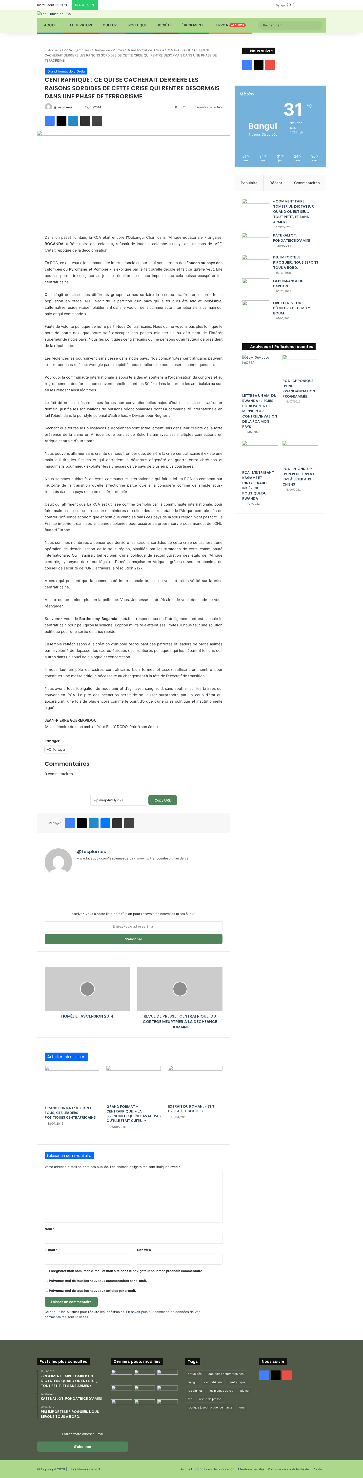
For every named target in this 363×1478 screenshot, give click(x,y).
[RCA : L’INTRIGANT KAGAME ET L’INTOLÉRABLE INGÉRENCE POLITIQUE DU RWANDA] (260, 454)
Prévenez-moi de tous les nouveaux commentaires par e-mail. (98, 1281)
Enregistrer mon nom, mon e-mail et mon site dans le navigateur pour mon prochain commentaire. (126, 1271)
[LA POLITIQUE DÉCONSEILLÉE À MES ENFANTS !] (121, 1377)
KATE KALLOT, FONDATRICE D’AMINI (291, 238)
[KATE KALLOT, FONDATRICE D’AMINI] (255, 242)
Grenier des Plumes (109, 50)
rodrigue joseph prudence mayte (210, 1407)
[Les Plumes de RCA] (54, 14)
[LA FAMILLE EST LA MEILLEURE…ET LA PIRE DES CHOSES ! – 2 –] (121, 1405)
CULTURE (111, 25)
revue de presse (210, 1399)
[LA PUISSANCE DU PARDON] (255, 287)
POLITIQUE (137, 25)
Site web (144, 1250)
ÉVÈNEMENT (192, 25)
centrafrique (237, 1382)
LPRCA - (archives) (76, 50)
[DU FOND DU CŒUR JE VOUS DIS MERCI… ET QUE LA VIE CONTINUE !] (121, 1391)
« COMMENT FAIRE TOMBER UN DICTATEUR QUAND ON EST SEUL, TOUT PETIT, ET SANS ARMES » (293, 211)
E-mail (51, 1250)
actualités (195, 1374)
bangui (192, 1382)
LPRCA (230, 25)
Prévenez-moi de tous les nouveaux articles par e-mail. (92, 1291)
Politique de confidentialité (288, 1469)
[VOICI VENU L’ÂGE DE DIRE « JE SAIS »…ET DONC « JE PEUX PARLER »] (167, 1376)
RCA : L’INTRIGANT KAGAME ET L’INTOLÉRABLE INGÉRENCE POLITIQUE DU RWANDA (258, 485)
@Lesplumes (63, 107)
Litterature (81, 25)
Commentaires (307, 183)
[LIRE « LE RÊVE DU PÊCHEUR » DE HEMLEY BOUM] (255, 309)
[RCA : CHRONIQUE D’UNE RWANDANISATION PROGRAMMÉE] (300, 365)
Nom (50, 1229)
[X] (92, 866)
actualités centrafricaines (225, 1374)
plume (244, 1390)
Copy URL (163, 800)
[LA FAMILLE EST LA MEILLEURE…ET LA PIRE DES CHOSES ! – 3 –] (144, 1405)
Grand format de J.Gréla (145, 50)
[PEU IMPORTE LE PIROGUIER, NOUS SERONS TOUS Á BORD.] (255, 265)
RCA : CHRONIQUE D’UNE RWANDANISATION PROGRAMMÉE (298, 388)
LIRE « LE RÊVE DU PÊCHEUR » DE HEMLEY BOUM (291, 308)
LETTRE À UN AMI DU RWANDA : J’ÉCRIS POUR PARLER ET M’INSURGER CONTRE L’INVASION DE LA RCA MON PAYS (259, 411)
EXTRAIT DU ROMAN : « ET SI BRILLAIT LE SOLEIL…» (191, 1108)
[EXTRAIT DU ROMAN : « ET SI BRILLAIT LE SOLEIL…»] (195, 1083)
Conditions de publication (215, 1469)
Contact (319, 1469)
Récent (276, 183)
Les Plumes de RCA (86, 1469)
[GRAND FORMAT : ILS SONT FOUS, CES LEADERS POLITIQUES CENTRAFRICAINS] (72, 1084)
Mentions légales (251, 1469)
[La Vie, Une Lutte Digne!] (167, 1405)
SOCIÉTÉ (164, 25)
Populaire (249, 183)
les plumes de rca (221, 1390)
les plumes (195, 1390)
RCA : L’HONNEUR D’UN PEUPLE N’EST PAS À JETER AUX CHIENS (298, 476)
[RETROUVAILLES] (144, 1391)
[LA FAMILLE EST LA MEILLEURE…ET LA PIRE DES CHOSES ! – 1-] (167, 1391)
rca (190, 1399)
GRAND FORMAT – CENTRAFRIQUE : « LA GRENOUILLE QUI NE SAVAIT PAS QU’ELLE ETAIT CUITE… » (133, 1113)
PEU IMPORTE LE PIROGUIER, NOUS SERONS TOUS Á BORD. (295, 262)
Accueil (51, 25)
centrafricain (213, 1382)
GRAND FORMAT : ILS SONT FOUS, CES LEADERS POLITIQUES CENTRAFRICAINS (70, 1113)
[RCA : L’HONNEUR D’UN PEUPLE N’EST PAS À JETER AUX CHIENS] (300, 452)
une (241, 1407)
